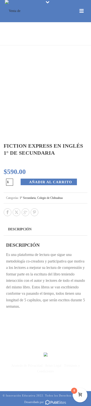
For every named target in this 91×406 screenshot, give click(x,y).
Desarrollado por (34, 402)
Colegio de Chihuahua (50, 198)
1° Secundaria (28, 198)
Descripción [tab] (20, 229)
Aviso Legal (53, 365)
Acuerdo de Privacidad (26, 365)
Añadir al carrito (50, 182)
